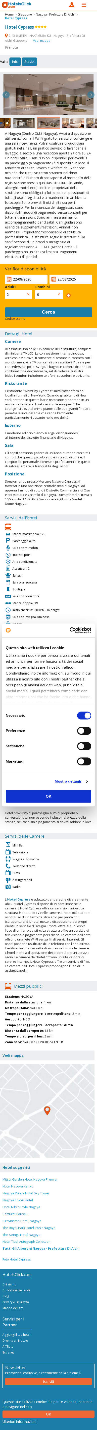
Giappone (25, 14)
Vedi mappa (41, 40)
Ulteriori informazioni (19, 1421)
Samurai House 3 (15, 1214)
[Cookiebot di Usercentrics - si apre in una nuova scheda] (69, 630)
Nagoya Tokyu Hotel (17, 1200)
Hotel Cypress (16, 18)
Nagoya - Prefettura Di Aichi (55, 14)
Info (15, 61)
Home (9, 14)
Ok (48, 1414)
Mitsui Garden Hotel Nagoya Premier (30, 1179)
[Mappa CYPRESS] (47, 1111)
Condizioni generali (16, 1290)
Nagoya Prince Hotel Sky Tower (25, 1193)
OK (48, 796)
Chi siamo (9, 1284)
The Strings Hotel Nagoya (21, 1234)
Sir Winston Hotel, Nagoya (22, 1221)
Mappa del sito (13, 1308)
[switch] (84, 731)
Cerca (48, 312)
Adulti (10, 286)
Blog (5, 1296)
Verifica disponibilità (25, 269)
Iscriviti (48, 1381)
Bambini (42, 286)
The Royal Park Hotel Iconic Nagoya (28, 1227)
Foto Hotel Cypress (16, 1259)
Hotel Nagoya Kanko (17, 1186)
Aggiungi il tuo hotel (16, 1335)
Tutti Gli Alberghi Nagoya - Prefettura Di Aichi (41, 1248)
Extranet (8, 1352)
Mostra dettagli (68, 781)
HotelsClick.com (17, 5)
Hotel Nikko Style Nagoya (21, 1207)
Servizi (29, 61)
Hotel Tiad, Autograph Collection (26, 1241)
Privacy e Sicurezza (15, 1302)
